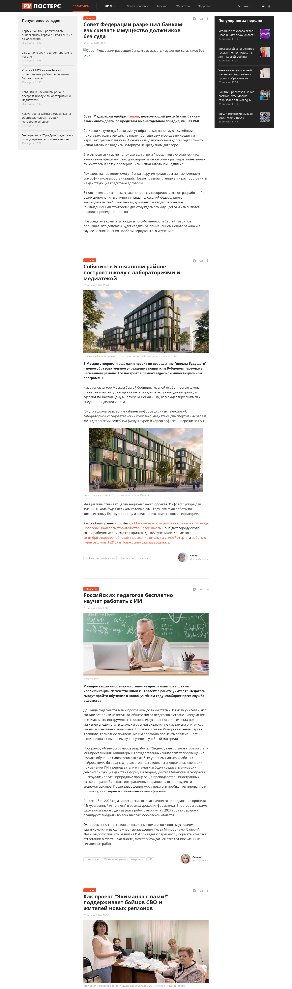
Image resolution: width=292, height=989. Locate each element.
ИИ (150, 859)
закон (134, 116)
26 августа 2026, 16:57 (96, 915)
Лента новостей (138, 6)
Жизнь (109, 6)
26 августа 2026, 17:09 (96, 285)
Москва (162, 6)
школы (144, 558)
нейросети (137, 859)
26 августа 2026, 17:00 (96, 608)
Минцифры (92, 859)
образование (127, 558)
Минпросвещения (115, 859)
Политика (81, 6)
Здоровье (204, 6)
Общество (183, 6)
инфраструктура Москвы (100, 558)
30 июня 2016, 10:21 (95, 43)
